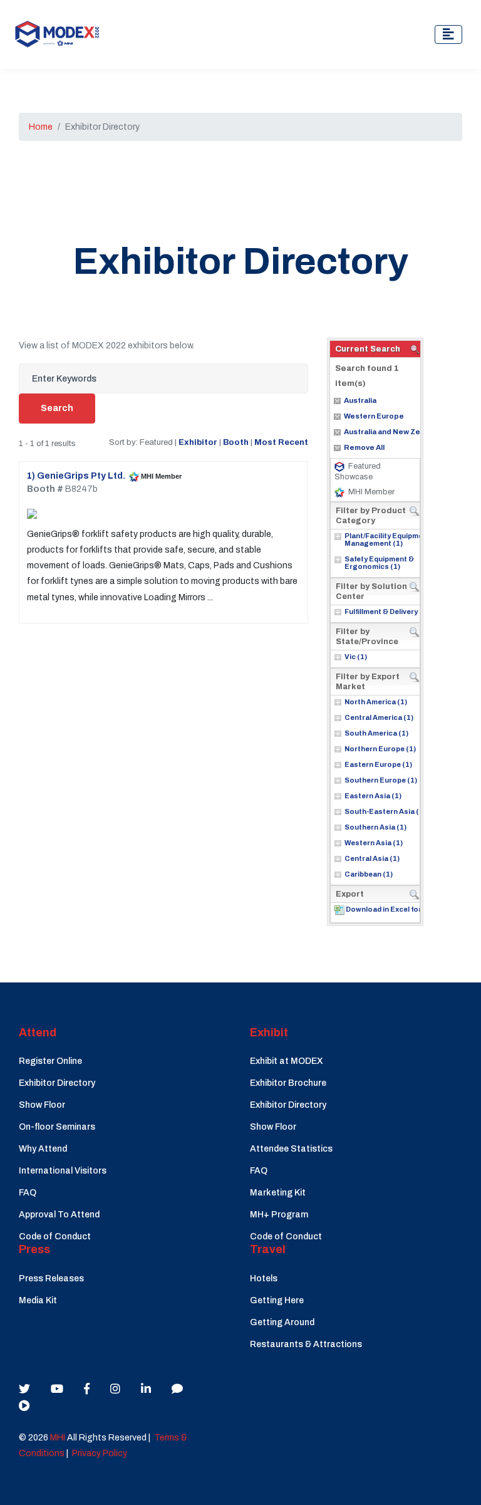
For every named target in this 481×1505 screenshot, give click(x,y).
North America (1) (375, 702)
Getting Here (277, 1300)
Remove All (364, 447)
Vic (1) (355, 656)
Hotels (263, 1278)
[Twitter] (24, 1389)
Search (57, 408)
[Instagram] (115, 1389)
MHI (57, 1437)
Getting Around (282, 1322)
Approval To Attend (59, 1214)
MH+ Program (279, 1214)
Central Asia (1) (372, 858)
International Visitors (62, 1170)
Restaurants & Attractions (306, 1344)
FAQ (27, 1192)
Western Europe (374, 416)
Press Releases (51, 1278)
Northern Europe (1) (380, 748)
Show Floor (42, 1105)
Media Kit (38, 1300)
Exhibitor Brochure (288, 1083)
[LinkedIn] (146, 1389)
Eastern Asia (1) (372, 795)
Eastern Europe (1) (378, 764)
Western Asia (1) (373, 842)
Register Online (50, 1061)
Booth (236, 442)
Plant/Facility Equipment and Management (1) (394, 539)
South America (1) (376, 733)
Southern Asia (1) (375, 827)
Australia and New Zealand (392, 431)
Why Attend (43, 1148)
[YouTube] (57, 1389)
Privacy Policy (99, 1453)
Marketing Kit (278, 1192)
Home (41, 127)
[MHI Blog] (177, 1389)
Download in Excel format (390, 909)
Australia (360, 400)
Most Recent (281, 442)
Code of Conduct (55, 1236)
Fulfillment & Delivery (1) (386, 611)
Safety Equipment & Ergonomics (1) (379, 562)
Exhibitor (197, 442)
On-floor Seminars (57, 1127)
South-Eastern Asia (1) (385, 811)
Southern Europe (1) (380, 780)
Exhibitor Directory (57, 1083)
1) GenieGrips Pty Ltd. (76, 476)
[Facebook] (87, 1389)
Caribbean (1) (368, 874)
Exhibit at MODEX (286, 1061)
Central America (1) (378, 717)
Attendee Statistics (291, 1148)
